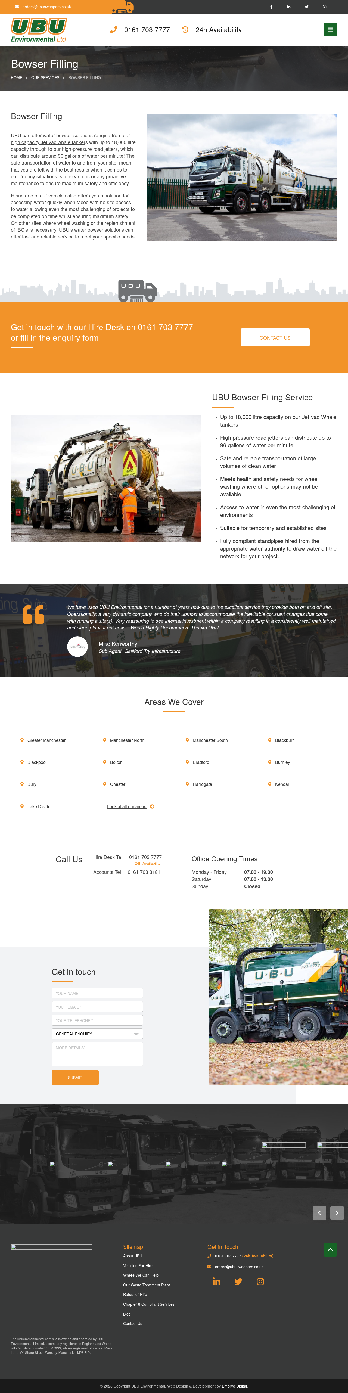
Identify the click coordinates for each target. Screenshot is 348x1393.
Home (16, 77)
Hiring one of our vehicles (38, 195)
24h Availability (218, 29)
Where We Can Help (141, 1275)
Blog (127, 1314)
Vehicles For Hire (138, 1265)
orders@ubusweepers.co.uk (46, 6)
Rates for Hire (135, 1294)
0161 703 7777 (145, 856)
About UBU (132, 1255)
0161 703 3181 (144, 871)
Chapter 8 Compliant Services (149, 1304)
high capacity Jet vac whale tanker (48, 141)
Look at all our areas (127, 806)
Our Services (45, 77)
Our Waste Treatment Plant (146, 1284)
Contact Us (275, 337)
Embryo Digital (234, 1386)
